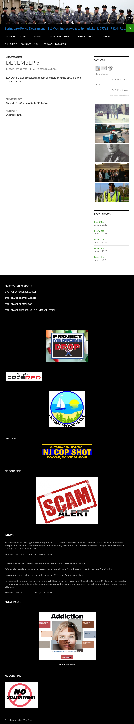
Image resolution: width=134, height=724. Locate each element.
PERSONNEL (10, 36)
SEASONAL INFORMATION (55, 44)
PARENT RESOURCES (85, 36)
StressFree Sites (124, 95)
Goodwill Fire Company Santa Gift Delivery (28, 101)
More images (13, 602)
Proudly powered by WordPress (18, 720)
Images (9, 535)
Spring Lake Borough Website (20, 298)
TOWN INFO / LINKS (29, 44)
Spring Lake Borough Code (19, 304)
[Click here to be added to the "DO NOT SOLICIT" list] (21, 694)
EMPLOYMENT (11, 44)
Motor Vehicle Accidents (18, 286)
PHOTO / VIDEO (107, 36)
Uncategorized (14, 57)
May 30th (99, 221)
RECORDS (38, 36)
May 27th (99, 239)
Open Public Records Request (20, 292)
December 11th (14, 113)
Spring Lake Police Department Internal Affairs (30, 310)
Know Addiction (67, 664)
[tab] (98, 68)
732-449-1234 (119, 79)
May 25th (99, 248)
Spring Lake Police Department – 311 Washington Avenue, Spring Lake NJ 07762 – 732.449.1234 (65, 28)
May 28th (99, 230)
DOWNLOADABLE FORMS (59, 36)
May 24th (99, 257)
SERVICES (23, 36)
